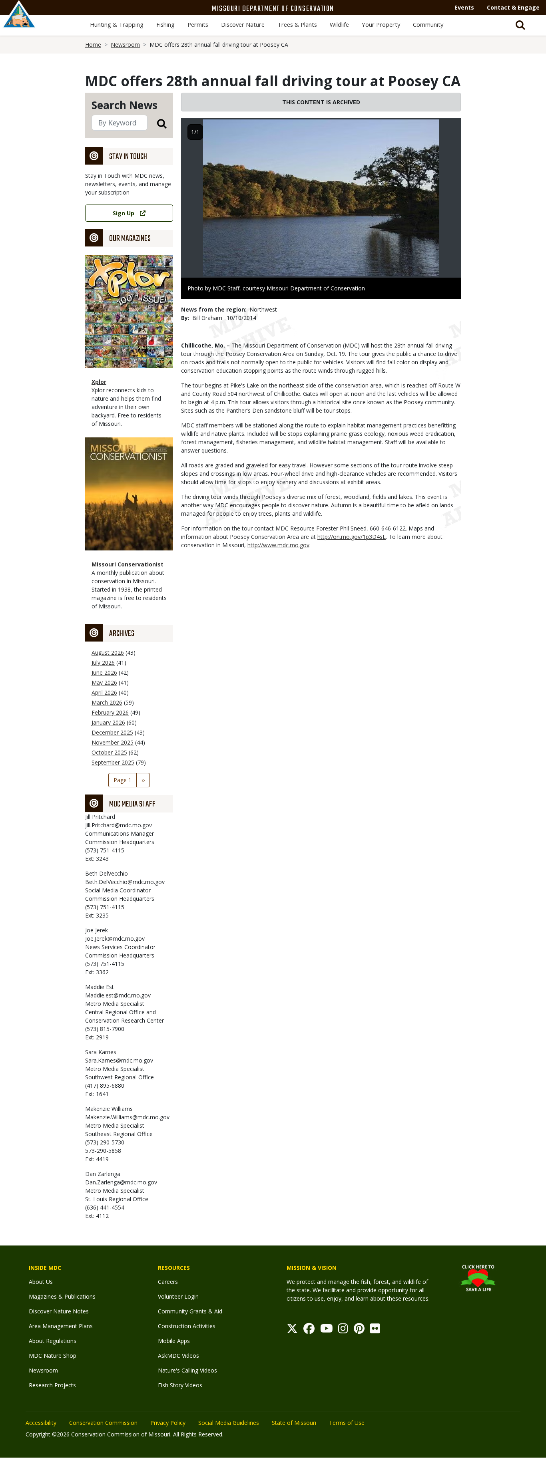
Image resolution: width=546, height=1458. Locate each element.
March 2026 (107, 702)
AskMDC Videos (178, 1355)
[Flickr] (375, 1330)
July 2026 (103, 662)
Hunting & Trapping (116, 24)
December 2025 (112, 732)
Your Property (381, 24)
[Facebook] (309, 1330)
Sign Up (123, 213)
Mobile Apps (174, 1341)
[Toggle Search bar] (520, 25)
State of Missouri (294, 1422)
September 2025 (113, 762)
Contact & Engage (513, 7)
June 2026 (104, 672)
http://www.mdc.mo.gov (278, 545)
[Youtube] (326, 1330)
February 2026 (110, 712)
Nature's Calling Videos (187, 1370)
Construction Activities (186, 1326)
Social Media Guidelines (228, 1422)
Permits (197, 24)
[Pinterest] (359, 1330)
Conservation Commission (103, 1422)
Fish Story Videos (180, 1385)
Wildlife (339, 24)
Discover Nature (243, 24)
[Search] (157, 123)
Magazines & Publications (62, 1296)
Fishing (165, 24)
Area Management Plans (61, 1326)
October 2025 (109, 752)
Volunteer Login (178, 1296)
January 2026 (108, 722)
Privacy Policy (167, 1422)
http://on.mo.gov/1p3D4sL (351, 536)
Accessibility (41, 1422)
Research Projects (52, 1385)
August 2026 (108, 652)
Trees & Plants (297, 24)
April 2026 (104, 692)
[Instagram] (343, 1330)
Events (464, 7)
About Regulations (52, 1341)
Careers (168, 1281)
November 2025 (113, 742)
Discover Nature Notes (59, 1311)
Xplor (99, 381)
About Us (41, 1281)
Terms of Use (347, 1422)
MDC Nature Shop (52, 1355)
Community (428, 24)
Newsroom (125, 44)
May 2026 (104, 682)
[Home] (19, 23)
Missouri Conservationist (127, 564)
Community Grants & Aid (190, 1311)
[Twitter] (292, 1330)
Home (93, 44)
